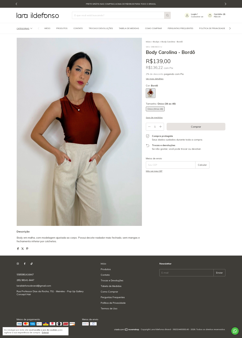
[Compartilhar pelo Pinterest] (27, 248)
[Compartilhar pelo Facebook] (18, 248)
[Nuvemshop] (127, 330)
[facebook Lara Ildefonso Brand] (25, 263)
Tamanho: (161, 103)
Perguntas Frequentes (180, 28)
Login (193, 14)
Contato (78, 28)
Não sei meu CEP (154, 171)
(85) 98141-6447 (25, 280)
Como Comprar (153, 28)
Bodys (156, 41)
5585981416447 (25, 274)
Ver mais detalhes (154, 78)
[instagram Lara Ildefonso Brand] (18, 263)
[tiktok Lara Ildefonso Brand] (31, 263)
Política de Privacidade (212, 28)
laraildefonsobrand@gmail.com (34, 285)
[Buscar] (167, 15)
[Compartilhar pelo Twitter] (23, 248)
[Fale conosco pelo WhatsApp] (235, 331)
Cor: (152, 85)
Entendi (45, 332)
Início (47, 28)
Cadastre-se (197, 16)
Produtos (61, 28)
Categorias (23, 28)
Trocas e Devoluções (101, 28)
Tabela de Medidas (129, 28)
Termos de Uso (109, 308)
